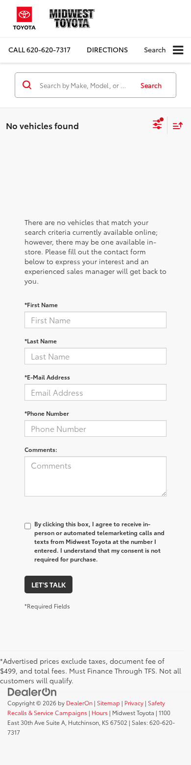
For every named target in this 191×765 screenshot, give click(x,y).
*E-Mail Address (47, 377)
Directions (107, 49)
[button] (39, 49)
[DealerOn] (32, 691)
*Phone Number (46, 413)
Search (151, 85)
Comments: (40, 449)
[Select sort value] (175, 125)
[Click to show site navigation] (178, 50)
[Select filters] (157, 125)
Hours (100, 712)
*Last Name (40, 341)
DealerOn (79, 702)
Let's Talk (48, 584)
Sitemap (108, 702)
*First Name (41, 304)
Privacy (133, 702)
